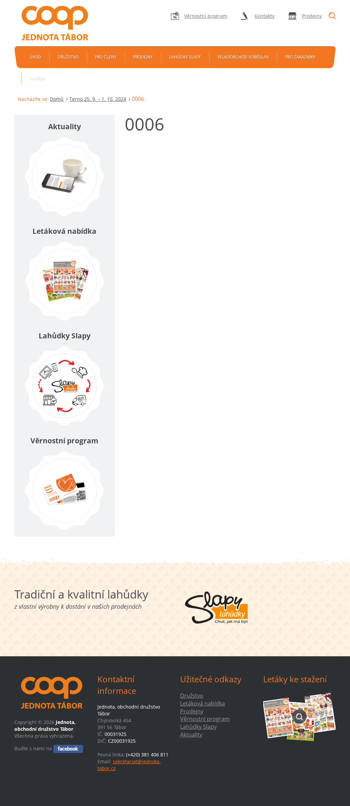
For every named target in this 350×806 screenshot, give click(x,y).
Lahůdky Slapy (185, 57)
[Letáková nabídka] (64, 281)
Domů (57, 99)
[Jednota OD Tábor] (59, 23)
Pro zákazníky (300, 57)
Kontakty (264, 16)
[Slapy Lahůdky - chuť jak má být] (216, 607)
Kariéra (37, 79)
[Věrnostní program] (64, 490)
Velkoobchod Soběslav (243, 57)
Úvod (35, 57)
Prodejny (312, 16)
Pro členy (106, 57)
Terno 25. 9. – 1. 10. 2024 (97, 99)
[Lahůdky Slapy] (64, 385)
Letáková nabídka (202, 703)
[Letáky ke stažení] (299, 716)
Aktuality (191, 734)
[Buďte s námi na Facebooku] (68, 748)
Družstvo (68, 57)
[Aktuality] (64, 176)
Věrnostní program (205, 16)
